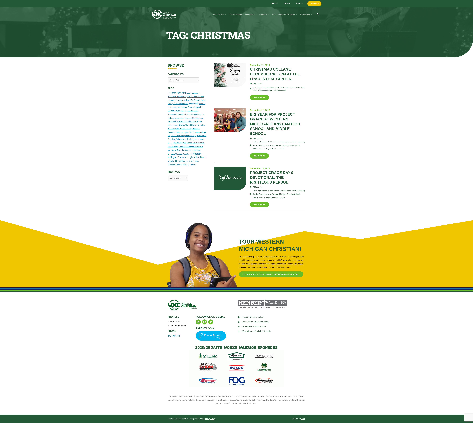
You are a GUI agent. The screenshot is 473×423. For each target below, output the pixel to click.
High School (290, 87)
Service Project (258, 145)
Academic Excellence (177, 97)
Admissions (305, 14)
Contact (314, 4)
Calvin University (181, 104)
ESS (178, 111)
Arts (273, 14)
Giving (182, 125)
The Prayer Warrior (186, 146)
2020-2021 (181, 93)
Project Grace (179, 142)
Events (282, 87)
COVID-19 (172, 111)
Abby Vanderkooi (193, 93)
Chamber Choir (268, 87)
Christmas (193, 104)
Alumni (275, 3)
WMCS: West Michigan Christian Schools (269, 149)
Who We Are (218, 14)
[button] (219, 14)
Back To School (193, 100)
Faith (183, 111)
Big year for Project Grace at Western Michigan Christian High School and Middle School (275, 124)
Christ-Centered (235, 14)
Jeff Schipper (195, 132)
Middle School (273, 142)
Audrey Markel (180, 100)
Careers (287, 3)
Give (298, 3)
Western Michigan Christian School (272, 91)
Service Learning (298, 142)
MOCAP (174, 136)
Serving (268, 145)
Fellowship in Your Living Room (189, 114)
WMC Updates (189, 165)
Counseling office (195, 107)
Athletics (263, 14)
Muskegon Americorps (187, 136)
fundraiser (194, 121)
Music (255, 91)
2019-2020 (172, 93)
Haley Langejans (182, 132)
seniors (201, 143)
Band (259, 87)
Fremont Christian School (179, 121)
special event (173, 146)
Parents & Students (286, 14)
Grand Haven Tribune (182, 128)
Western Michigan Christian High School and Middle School (186, 157)
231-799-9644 (174, 336)
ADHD (189, 97)
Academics (249, 14)
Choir (277, 87)
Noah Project (188, 139)
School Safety (192, 143)
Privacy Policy (210, 419)
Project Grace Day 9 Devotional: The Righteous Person (271, 177)
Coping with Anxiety (179, 107)
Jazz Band (300, 87)
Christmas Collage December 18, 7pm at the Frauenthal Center (275, 74)
